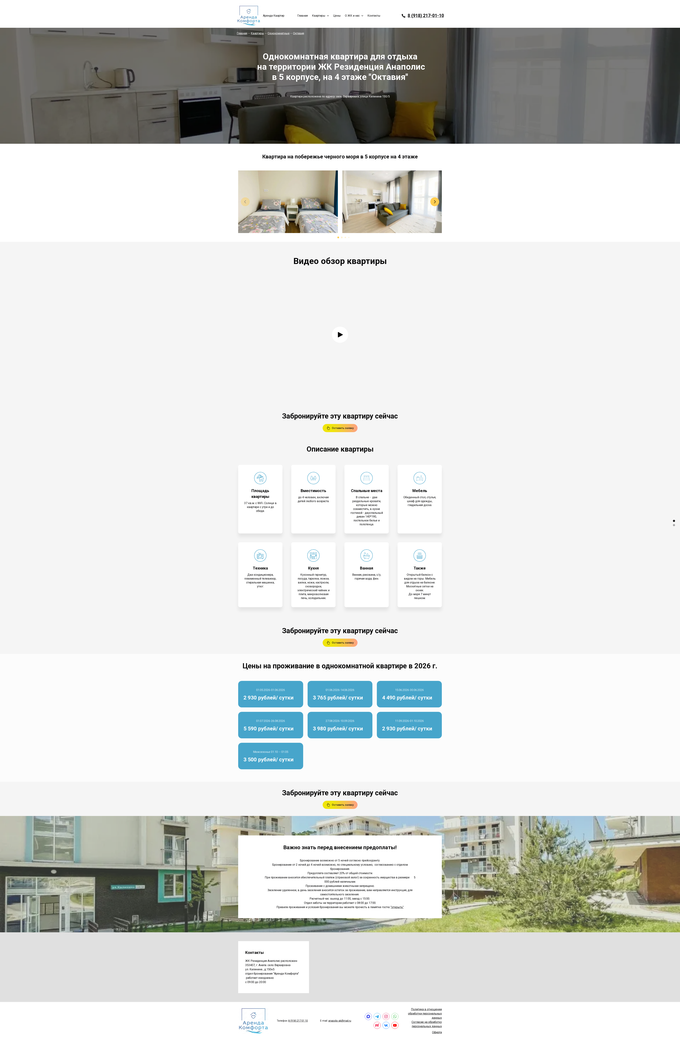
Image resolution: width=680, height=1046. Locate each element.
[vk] (386, 1025)
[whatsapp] (394, 1016)
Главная (242, 33)
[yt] (394, 1025)
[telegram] (377, 1016)
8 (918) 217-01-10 (426, 15)
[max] (368, 1016)
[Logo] (248, 15)
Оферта (437, 1032)
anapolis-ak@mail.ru (339, 1020)
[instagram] (386, 1016)
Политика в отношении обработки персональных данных (425, 1013)
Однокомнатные (279, 33)
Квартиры (257, 33)
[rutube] (377, 1025)
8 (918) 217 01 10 (298, 1020)
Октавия (298, 33)
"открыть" (397, 907)
